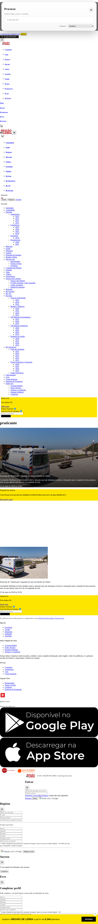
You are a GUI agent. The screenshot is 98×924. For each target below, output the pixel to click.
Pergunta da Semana (13, 255)
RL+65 (8, 294)
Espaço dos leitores (18, 281)
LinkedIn (8, 634)
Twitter (7, 630)
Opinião (9, 270)
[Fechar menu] (14, 133)
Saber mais (5, 406)
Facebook (8, 627)
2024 (17, 229)
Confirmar (4, 871)
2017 (17, 221)
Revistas (9, 296)
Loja (18, 34)
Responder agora (6, 499)
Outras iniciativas (17, 373)
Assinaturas (9, 669)
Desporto (9, 251)
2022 (17, 231)
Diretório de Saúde (18, 336)
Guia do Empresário (18, 298)
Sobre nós (9, 384)
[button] (49, 103)
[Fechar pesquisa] (91, 9)
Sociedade (10, 208)
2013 (17, 223)
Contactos (14, 394)
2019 (17, 234)
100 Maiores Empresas (19, 326)
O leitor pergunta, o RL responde (23, 283)
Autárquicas (15, 214)
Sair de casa (10, 259)
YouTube (8, 636)
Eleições (9, 212)
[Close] (27, 788)
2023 (17, 304)
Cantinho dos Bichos (14, 268)
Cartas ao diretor (17, 285)
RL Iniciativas (11, 347)
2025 (17, 216)
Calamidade (10, 210)
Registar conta (29, 851)
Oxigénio (14, 266)
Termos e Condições (18, 390)
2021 (17, 219)
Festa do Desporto (17, 349)
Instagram (8, 632)
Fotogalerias (10, 276)
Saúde (8, 249)
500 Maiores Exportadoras (20, 317)
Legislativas (15, 225)
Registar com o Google (12, 851)
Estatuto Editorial (17, 392)
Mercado (9, 246)
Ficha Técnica (16, 388)
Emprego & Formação (14, 381)
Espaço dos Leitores (13, 279)
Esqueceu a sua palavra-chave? (37, 795)
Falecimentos (11, 375)
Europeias (14, 236)
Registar (11, 200)
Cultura (8, 253)
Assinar (13, 34)
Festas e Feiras (16, 264)
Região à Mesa (11, 257)
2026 (17, 242)
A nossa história (16, 386)
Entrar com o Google (49, 798)
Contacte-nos (5, 34)
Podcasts (9, 289)
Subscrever (6, 416)
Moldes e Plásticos (17, 306)
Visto (8, 272)
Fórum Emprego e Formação (21, 362)
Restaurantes (15, 261)
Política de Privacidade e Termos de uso (51, 618)
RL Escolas (10, 291)
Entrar (23, 34)
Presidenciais (15, 240)
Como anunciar (11, 379)
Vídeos (8, 274)
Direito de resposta (18, 287)
